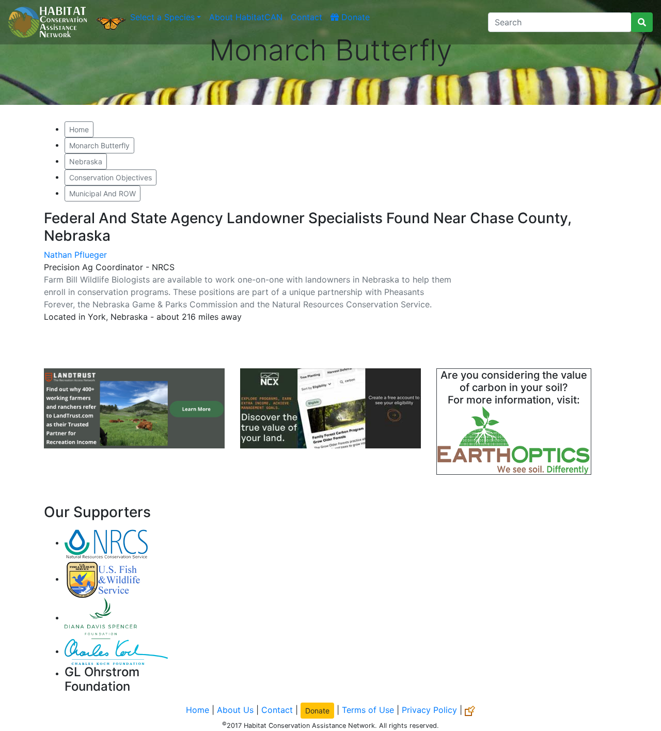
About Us (235, 710)
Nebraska (85, 161)
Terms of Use (368, 710)
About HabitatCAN (245, 17)
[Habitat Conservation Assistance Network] (47, 22)
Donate (354, 17)
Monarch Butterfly (99, 145)
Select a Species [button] (162, 17)
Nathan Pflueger (75, 255)
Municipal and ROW (102, 193)
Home (79, 129)
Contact (306, 17)
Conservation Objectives (110, 177)
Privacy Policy (429, 710)
